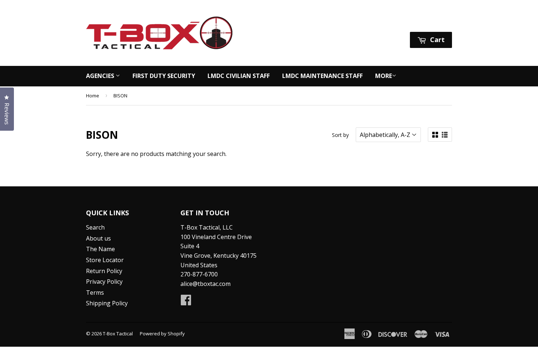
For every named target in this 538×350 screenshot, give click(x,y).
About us (98, 238)
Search (95, 227)
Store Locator (105, 260)
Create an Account (428, 22)
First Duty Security (163, 76)
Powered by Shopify (162, 333)
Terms (95, 292)
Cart (436, 39)
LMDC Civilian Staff (239, 76)
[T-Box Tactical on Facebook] (185, 302)
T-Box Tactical (118, 333)
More (383, 76)
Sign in (383, 22)
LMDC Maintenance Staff (322, 76)
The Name (100, 249)
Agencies (101, 76)
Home (92, 95)
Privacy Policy (104, 282)
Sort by (340, 134)
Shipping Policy (107, 303)
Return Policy (104, 271)
